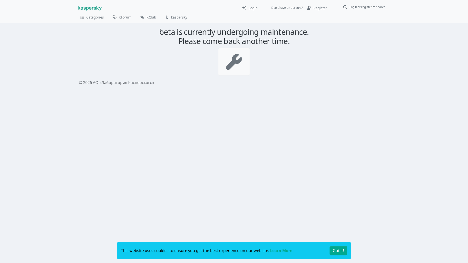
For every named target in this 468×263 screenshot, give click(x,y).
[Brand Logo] (90, 8)
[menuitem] (250, 8)
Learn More (281, 250)
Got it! (338, 250)
